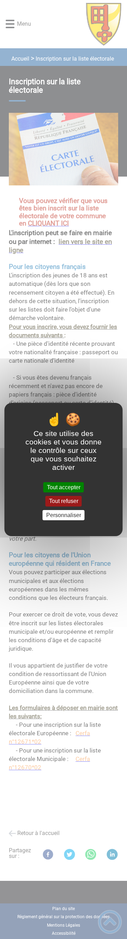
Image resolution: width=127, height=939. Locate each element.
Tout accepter (63, 487)
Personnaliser (63, 515)
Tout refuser (63, 501)
